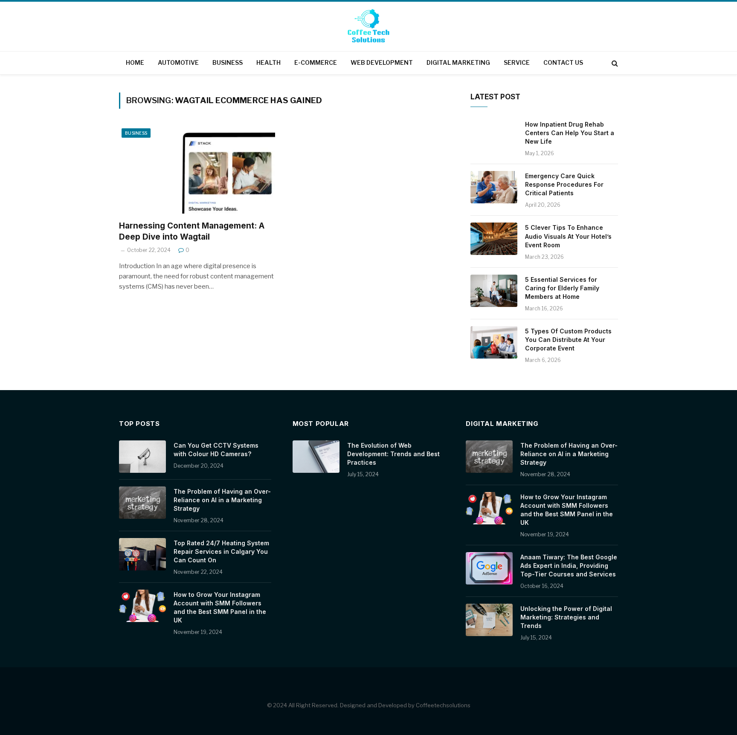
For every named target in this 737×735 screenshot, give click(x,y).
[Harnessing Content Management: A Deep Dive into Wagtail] (197, 170)
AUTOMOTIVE (178, 62)
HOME (135, 62)
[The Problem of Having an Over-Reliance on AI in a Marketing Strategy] (142, 502)
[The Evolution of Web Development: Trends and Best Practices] (316, 456)
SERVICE (517, 62)
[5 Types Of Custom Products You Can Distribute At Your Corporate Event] (493, 342)
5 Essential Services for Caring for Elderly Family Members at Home (562, 288)
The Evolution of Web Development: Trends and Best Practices (393, 454)
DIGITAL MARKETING (458, 62)
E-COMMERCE (315, 62)
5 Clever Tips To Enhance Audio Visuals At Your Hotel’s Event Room (568, 236)
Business (136, 133)
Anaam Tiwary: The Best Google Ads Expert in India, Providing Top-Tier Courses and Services (568, 565)
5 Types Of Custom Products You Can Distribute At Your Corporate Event (568, 339)
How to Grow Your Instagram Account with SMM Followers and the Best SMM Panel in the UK (220, 607)
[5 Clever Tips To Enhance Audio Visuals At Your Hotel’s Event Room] (493, 239)
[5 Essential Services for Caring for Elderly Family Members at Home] (493, 291)
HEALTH (268, 62)
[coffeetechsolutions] (368, 27)
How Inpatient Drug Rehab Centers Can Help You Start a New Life (569, 133)
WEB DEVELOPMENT (382, 62)
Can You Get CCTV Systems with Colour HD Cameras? (216, 449)
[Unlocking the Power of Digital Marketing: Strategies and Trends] (489, 620)
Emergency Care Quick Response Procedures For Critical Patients (564, 184)
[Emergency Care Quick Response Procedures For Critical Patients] (493, 187)
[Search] (614, 62)
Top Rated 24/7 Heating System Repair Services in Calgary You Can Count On (221, 551)
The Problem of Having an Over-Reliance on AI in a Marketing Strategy (222, 500)
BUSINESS (227, 62)
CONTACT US (563, 62)
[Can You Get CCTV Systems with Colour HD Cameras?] (142, 456)
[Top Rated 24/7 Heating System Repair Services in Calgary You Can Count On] (142, 554)
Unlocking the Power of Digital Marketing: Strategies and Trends (566, 617)
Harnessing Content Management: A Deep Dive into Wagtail (191, 231)
